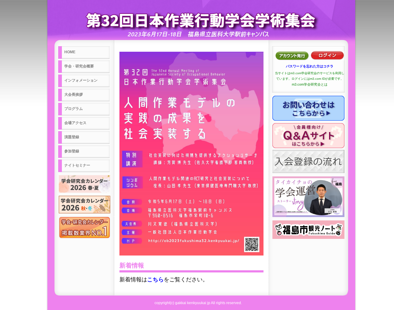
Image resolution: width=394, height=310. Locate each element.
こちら (155, 279)
